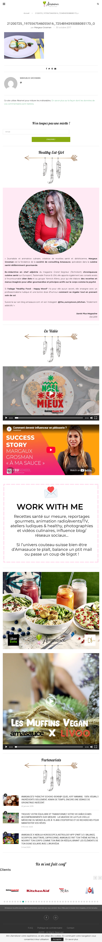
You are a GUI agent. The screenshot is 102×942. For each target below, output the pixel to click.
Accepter (57, 939)
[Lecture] (6, 418)
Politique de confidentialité (49, 928)
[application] (51, 393)
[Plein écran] (95, 418)
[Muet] (91, 418)
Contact (70, 928)
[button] (51, 393)
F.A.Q (30, 928)
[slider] (49, 418)
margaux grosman (42, 27)
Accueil (26, 13)
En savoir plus (71, 939)
